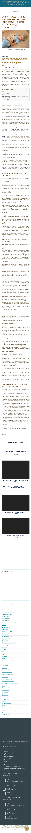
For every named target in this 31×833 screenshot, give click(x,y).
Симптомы (4, 649)
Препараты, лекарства (7, 660)
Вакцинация (4, 656)
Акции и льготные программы (10, 753)
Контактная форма (8, 758)
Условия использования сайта (10, 763)
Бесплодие (4, 620)
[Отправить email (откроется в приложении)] (16, 5)
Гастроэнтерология (6, 614)
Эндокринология (5, 712)
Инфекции (4, 667)
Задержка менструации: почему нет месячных (15, 513)
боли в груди (15, 129)
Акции (3, 603)
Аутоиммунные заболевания (8, 612)
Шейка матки (5, 633)
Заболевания (5, 627)
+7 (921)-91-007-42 (25, 2)
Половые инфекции (6, 674)
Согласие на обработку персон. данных (12, 766)
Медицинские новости (7, 679)
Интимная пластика (6, 703)
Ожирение (4, 714)
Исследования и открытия (8, 680)
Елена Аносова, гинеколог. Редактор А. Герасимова (12, 55)
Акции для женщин (6, 604)
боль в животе (8, 433)
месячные (4, 434)
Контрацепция (5, 629)
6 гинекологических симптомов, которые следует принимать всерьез (15, 487)
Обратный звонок (7, 759)
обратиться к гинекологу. (14, 229)
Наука (3, 685)
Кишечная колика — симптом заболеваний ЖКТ (15, 481)
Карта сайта (6, 769)
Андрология (4, 609)
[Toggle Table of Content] (26, 90)
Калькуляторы (5, 645)
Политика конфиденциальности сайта (12, 764)
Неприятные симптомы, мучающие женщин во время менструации (15, 92)
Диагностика (5, 638)
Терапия (4, 697)
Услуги (5, 761)
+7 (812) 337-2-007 (15, 2)
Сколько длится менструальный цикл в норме (15, 452)
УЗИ (3, 651)
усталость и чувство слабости (9, 146)
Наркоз (3, 705)
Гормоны (4, 624)
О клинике (6, 751)
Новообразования (6, 707)
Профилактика (5, 663)
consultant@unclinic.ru (12, 794)
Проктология (5, 692)
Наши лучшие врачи (8, 756)
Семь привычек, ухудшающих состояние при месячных (15, 96)
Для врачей (4, 687)
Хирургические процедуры (8, 710)
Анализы (4, 640)
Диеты (3, 658)
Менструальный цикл (7, 631)
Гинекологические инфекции (8, 622)
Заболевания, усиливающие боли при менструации (14, 94)
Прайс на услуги (7, 754)
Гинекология (5, 616)
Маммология (5, 676)
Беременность (5, 618)
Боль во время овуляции (15, 442)
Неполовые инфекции (7, 671)
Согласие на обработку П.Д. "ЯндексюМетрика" (14, 768)
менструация (23, 433)
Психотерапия (5, 694)
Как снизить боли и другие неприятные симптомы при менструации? (15, 98)
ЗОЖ (3, 654)
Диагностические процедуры (8, 642)
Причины (4, 647)
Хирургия (4, 701)
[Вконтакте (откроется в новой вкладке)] (15, 5)
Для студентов (5, 689)
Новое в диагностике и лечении (9, 683)
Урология (4, 699)
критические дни (16, 433)
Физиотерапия (5, 665)
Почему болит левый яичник (15, 535)
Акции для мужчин (6, 607)
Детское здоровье (6, 636)
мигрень (3, 136)
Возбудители (5, 669)
